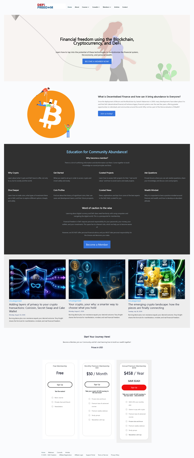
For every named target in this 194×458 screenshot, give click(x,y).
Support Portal (90, 455)
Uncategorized (15, 301)
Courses (84, 7)
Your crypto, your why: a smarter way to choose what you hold (93, 305)
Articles (116, 7)
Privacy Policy (115, 455)
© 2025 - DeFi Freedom (48, 455)
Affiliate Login (79, 455)
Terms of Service (103, 455)
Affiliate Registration (65, 455)
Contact (125, 7)
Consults (95, 7)
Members (106, 7)
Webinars (51, 452)
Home (70, 7)
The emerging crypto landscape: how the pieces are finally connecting (153, 306)
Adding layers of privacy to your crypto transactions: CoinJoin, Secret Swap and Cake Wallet (37, 307)
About (77, 7)
